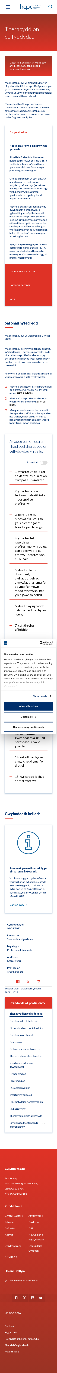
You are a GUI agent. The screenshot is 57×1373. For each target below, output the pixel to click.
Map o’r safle (12, 1351)
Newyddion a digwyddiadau (36, 1237)
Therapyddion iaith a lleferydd (26, 1115)
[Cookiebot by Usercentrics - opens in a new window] (40, 643)
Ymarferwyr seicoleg (21, 1094)
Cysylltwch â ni (13, 1245)
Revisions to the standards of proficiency (24, 1124)
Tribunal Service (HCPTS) (24, 1280)
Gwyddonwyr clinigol (21, 1034)
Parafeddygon (17, 1080)
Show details (40, 696)
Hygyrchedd (11, 1332)
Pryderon (33, 1221)
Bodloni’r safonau (20, 285)
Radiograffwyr (17, 1108)
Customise (27, 716)
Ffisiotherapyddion (20, 1087)
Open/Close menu (44, 1123)
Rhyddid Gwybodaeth (16, 1345)
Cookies (9, 1325)
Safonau (9, 1221)
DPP (31, 1228)
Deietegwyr (16, 1041)
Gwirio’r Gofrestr (14, 1215)
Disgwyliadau (18, 132)
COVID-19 (11, 1256)
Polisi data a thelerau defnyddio (22, 1338)
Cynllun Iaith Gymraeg (35, 1248)
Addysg (9, 1234)
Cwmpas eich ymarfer (22, 271)
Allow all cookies (28, 706)
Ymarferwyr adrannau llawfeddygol (21, 1064)
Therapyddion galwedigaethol (26, 1055)
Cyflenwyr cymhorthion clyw (25, 1048)
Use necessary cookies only (28, 727)
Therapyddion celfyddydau (26, 1013)
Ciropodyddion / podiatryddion (26, 1027)
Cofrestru (10, 1228)
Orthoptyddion (18, 1073)
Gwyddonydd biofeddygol (24, 1020)
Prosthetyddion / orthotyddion (26, 1101)
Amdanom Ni (35, 1215)
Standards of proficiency (27, 1003)
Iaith (12, 299)
